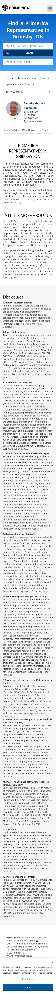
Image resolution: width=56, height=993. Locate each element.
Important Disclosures (36, 937)
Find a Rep (21, 943)
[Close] (52, 962)
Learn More (28, 978)
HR (40, 940)
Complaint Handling (37, 943)
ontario (31, 78)
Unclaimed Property (17, 946)
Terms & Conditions (16, 940)
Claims (44, 946)
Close (28, 987)
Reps (20, 78)
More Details (11, 130)
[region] (28, 975)
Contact (10, 943)
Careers (32, 940)
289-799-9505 (34, 121)
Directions (28, 130)
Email (45, 130)
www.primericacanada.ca (19, 955)
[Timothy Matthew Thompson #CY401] (13, 108)
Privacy (20, 937)
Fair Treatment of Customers (21, 949)
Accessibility (34, 946)
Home (10, 78)
